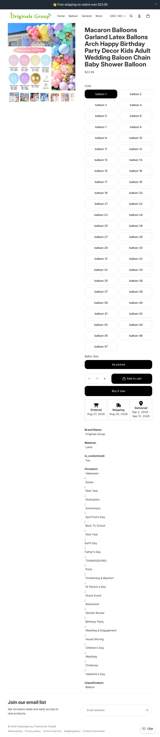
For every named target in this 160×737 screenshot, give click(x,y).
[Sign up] (146, 710)
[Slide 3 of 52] (34, 97)
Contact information (94, 731)
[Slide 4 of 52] (44, 97)
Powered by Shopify (45, 726)
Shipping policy (72, 731)
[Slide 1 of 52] (14, 97)
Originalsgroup (25, 726)
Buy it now (118, 391)
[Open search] (131, 16)
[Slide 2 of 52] (24, 97)
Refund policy (15, 731)
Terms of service (52, 731)
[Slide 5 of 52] (55, 97)
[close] (155, 4)
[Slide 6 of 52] (65, 97)
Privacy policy (33, 731)
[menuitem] (99, 16)
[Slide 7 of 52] (75, 97)
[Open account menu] (139, 16)
